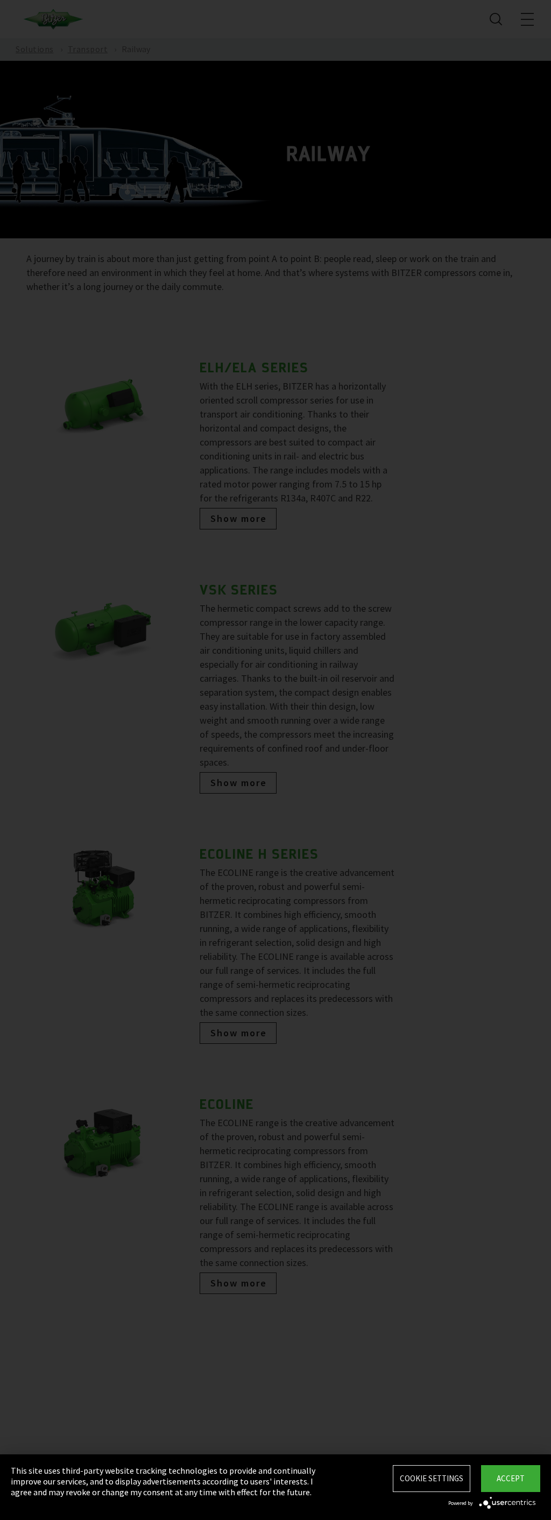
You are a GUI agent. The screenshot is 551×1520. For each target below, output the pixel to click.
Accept (511, 1478)
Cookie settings (431, 1478)
